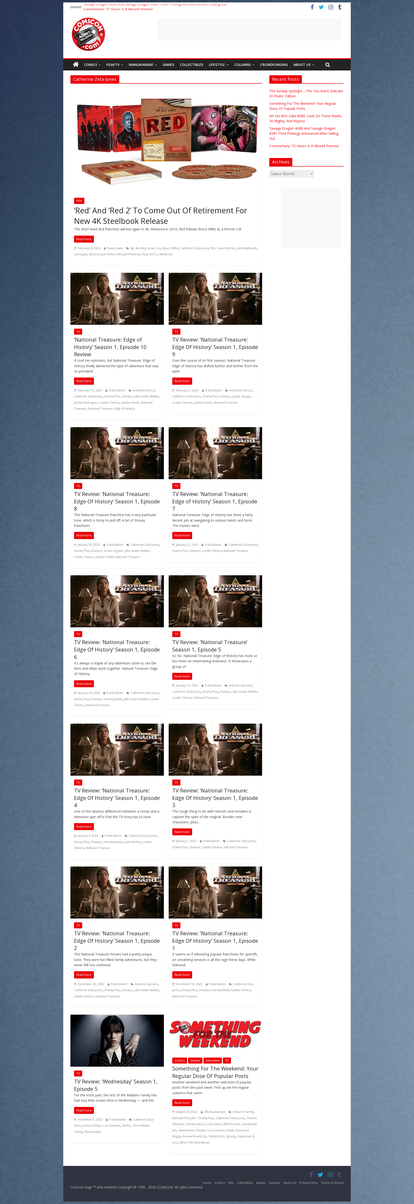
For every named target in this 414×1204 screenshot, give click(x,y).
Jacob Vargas (241, 396)
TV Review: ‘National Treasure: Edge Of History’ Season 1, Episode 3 (215, 798)
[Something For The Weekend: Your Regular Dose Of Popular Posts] (215, 1017)
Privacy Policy (308, 1183)
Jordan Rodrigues (86, 403)
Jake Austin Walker (146, 396)
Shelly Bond (216, 1136)
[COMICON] (88, 19)
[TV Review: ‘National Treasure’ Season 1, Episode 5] (215, 578)
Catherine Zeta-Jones (194, 248)
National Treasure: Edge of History (111, 409)
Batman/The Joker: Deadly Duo (193, 1118)
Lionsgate (80, 254)
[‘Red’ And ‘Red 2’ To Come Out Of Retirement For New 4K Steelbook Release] (166, 90)
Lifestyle (217, 64)
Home (207, 1183)
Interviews (212, 1061)
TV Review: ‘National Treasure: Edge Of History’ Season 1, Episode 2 (117, 941)
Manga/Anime (141, 64)
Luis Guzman (111, 1125)
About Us (301, 64)
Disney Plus (112, 396)
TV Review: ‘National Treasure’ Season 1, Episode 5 (209, 645)
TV (78, 332)
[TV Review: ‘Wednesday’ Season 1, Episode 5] (117, 1017)
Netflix (126, 1125)
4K (132, 248)
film (213, 248)
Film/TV (113, 64)
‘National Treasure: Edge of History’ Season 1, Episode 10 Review (110, 347)
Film (79, 201)
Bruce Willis (170, 248)
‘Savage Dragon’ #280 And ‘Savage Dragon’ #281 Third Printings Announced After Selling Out (155, 7)
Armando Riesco (144, 390)
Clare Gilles (214, 1124)
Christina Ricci (195, 1124)
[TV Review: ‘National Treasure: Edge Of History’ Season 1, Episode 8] (117, 430)
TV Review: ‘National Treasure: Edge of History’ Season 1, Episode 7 (214, 501)
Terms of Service (332, 1183)
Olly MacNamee (214, 1112)
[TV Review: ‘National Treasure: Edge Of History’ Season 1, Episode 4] (117, 726)
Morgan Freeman (128, 254)
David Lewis (115, 248)
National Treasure (226, 403)
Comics (90, 64)
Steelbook (166, 254)
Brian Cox (154, 248)
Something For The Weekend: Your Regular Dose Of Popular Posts (215, 1072)
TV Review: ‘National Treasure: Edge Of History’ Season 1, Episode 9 (215, 347)
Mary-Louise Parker (102, 254)
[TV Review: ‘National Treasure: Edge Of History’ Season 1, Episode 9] (215, 275)
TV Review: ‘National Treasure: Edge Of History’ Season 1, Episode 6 (117, 649)
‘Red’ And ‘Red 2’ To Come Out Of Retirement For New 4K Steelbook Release (160, 215)
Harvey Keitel (113, 699)
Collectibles (191, 64)
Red (145, 254)
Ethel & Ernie (232, 1124)
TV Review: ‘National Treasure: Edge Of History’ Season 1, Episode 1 (215, 941)
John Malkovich (247, 248)
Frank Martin (117, 390)
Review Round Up (195, 1136)
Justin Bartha (132, 842)
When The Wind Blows (195, 1142)
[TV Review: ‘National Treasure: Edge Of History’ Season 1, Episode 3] (215, 726)
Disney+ (127, 396)
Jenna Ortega (92, 1125)
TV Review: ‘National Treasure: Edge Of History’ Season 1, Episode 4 (117, 798)
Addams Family (243, 1112)
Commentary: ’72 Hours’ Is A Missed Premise (304, 146)
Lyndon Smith (130, 403)
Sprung (231, 1136)
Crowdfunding (274, 64)
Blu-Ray (141, 248)
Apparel (274, 1183)
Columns (242, 64)
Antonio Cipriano (240, 685)
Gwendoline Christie (192, 1130)
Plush (230, 1130)
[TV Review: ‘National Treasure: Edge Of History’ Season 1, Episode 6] (117, 578)
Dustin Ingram (113, 551)
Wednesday (93, 1132)
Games (168, 64)
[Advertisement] (249, 29)
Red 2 (153, 254)
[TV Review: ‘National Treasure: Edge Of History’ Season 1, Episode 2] (117, 869)
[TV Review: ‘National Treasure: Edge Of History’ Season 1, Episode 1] (215, 869)
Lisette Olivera (109, 403)
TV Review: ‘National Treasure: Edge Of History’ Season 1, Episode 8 (117, 501)
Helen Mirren (226, 248)
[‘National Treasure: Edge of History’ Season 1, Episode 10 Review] (117, 275)
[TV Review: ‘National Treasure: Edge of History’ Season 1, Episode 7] (215, 430)
